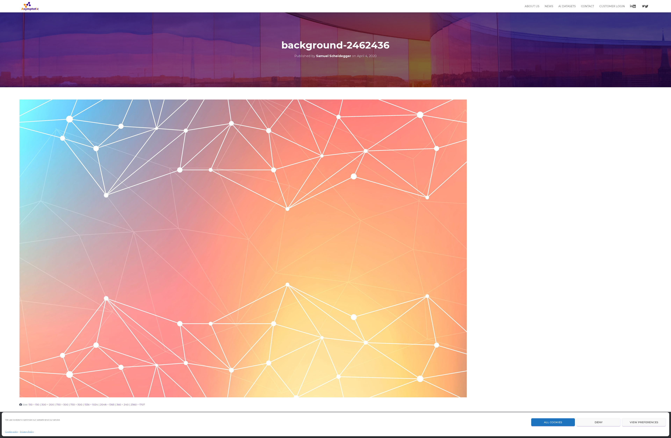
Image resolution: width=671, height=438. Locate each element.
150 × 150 (34, 404)
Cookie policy (11, 431)
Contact (587, 6)
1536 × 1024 (91, 404)
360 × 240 (123, 404)
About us (532, 6)
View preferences (644, 422)
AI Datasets (567, 6)
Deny (599, 422)
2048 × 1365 (107, 404)
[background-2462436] (243, 248)
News (549, 6)
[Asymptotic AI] (30, 6)
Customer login (612, 6)
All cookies (553, 422)
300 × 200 (47, 404)
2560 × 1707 (138, 404)
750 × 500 (62, 404)
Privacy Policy (27, 431)
